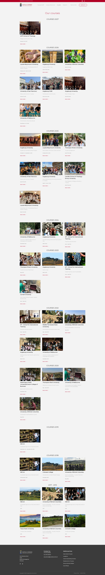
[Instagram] (84, 1)
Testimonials (73, 5)
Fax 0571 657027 (47, 554)
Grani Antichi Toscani (67, 554)
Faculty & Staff (41, 5)
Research (65, 5)
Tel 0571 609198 (47, 552)
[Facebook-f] (20, 563)
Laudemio (65, 556)
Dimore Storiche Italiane (68, 563)
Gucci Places (66, 565)
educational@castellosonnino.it (51, 556)
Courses (59, 5)
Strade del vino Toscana (68, 561)
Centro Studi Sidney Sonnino (69, 558)
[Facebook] (82, 1)
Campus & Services (50, 5)
